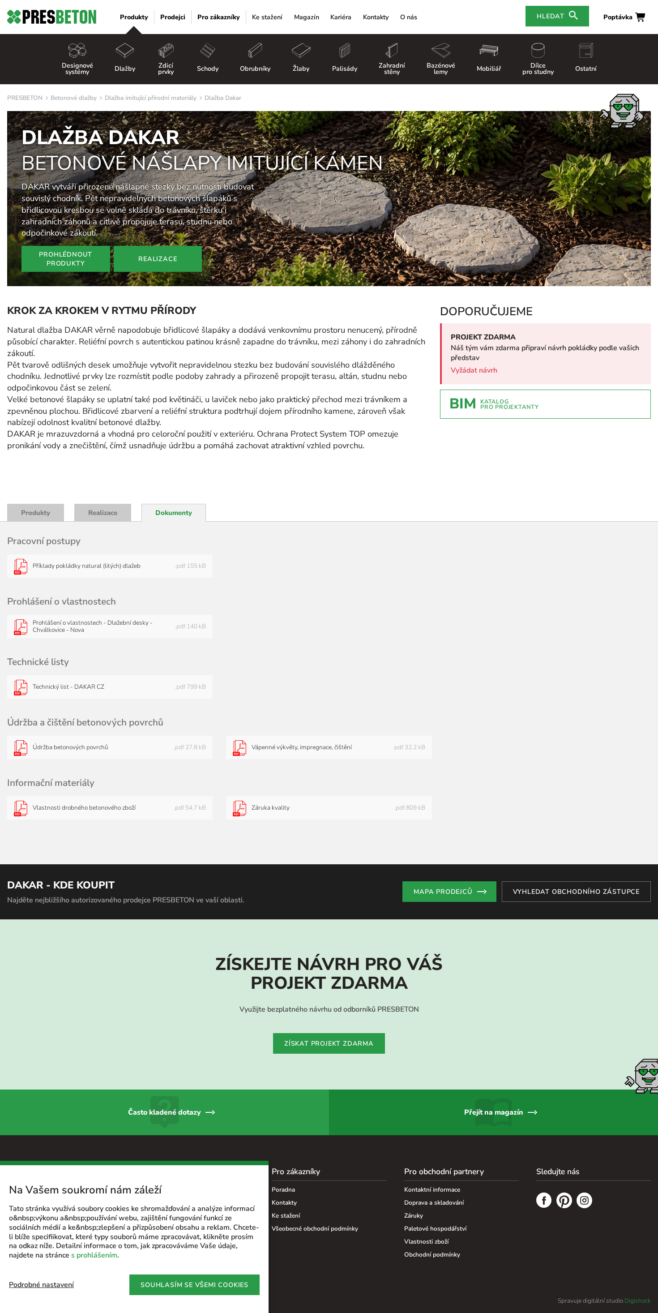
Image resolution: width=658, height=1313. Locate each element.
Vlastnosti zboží (426, 1241)
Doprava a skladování (434, 1202)
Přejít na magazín (493, 1112)
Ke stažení (267, 17)
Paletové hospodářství (435, 1228)
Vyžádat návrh (474, 370)
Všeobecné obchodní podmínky (315, 1228)
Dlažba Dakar (223, 98)
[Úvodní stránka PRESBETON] (51, 17)
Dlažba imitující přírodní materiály (151, 98)
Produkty (134, 17)
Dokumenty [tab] (173, 512)
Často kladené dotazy (164, 1112)
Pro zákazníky (218, 17)
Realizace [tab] (102, 512)
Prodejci (172, 17)
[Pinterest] (564, 1201)
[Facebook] (544, 1201)
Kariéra (340, 17)
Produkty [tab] (35, 512)
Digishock (637, 1300)
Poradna (283, 1189)
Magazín (306, 17)
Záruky (413, 1215)
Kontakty (376, 17)
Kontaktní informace (432, 1189)
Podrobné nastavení (41, 1285)
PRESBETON (25, 98)
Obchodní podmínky (432, 1254)
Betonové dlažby (74, 98)
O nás (408, 17)
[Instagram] (584, 1201)
